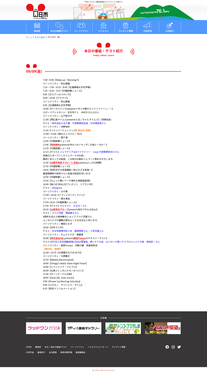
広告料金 (147, 30)
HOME (29, 346)
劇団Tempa (80, 238)
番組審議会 (80, 352)
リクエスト (103, 30)
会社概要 (53, 352)
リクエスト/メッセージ (98, 346)
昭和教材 (55, 144)
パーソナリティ (81, 30)
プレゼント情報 (125, 30)
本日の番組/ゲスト (59, 30)
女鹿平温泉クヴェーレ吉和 (64, 162)
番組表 (37, 30)
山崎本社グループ (60, 209)
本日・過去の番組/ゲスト (56, 346)
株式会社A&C (57, 238)
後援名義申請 (66, 352)
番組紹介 (41, 352)
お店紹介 (170, 30)
